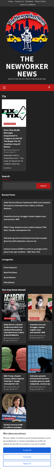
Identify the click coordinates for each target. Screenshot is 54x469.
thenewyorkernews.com (12, 150)
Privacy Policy (40, 1)
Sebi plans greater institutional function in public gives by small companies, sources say (25, 239)
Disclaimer (29, 1)
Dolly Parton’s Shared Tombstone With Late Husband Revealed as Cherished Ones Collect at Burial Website (27, 205)
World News (9, 282)
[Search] (49, 87)
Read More (7, 168)
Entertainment (10, 124)
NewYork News (10, 272)
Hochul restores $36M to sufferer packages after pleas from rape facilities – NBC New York (25, 250)
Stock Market (10, 277)
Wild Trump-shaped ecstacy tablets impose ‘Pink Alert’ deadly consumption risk (25, 228)
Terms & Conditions (28, 4)
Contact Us (19, 1)
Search (6, 176)
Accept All (27, 450)
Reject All (27, 464)
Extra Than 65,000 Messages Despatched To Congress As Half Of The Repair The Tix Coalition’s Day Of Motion (13, 138)
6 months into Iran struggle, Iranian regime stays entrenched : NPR (25, 217)
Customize (27, 457)
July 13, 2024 (9, 152)
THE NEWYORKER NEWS (27, 66)
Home (10, 1)
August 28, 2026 (10, 340)
